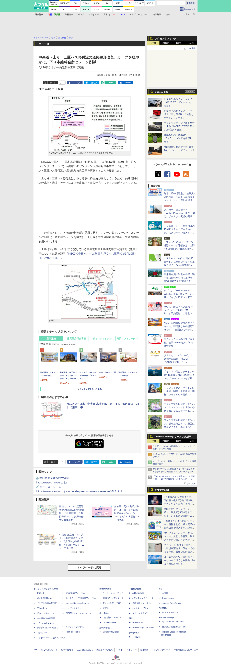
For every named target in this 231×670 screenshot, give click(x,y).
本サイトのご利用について (45, 650)
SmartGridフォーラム (75, 593)
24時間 (166, 43)
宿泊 (168, 14)
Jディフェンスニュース (143, 598)
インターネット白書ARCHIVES (51, 638)
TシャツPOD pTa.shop (173, 622)
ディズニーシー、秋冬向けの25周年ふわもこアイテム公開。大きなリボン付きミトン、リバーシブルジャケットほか (179, 233)
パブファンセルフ (170, 612)
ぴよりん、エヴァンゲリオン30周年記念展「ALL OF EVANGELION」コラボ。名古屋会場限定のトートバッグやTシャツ (179, 362)
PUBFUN (163, 608)
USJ (146, 14)
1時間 (153, 43)
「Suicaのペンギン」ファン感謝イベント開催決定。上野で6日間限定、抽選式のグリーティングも (174, 479)
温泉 (105, 14)
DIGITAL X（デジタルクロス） (79, 613)
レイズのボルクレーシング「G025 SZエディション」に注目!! (179, 102)
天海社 (165, 593)
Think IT (40, 593)
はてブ (94, 83)
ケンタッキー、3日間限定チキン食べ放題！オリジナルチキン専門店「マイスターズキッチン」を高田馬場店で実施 (174, 472)
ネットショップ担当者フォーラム (81, 598)
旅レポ (81, 14)
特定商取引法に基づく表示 (186, 650)
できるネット (43, 633)
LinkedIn (127, 83)
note (111, 83)
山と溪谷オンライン (112, 617)
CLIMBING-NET (110, 622)
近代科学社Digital (111, 632)
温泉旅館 (51, 338)
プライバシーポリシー (126, 650)
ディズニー (135, 14)
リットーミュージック (113, 593)
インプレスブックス (75, 627)
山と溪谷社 (104, 613)
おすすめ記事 (162, 490)
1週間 (178, 43)
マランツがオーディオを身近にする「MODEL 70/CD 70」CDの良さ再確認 (179, 126)
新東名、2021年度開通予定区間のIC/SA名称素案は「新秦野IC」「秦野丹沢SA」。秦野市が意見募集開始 (71, 513)
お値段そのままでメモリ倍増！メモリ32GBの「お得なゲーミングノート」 (179, 114)
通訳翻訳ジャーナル (141, 603)
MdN (131, 618)
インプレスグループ (161, 650)
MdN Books (137, 622)
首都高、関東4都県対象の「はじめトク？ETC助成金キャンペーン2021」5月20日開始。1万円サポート (126, 513)
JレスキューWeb (140, 608)
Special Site (161, 91)
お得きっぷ (94, 14)
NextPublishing (73, 632)
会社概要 (144, 650)
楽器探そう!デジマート (113, 598)
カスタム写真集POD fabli (174, 627)
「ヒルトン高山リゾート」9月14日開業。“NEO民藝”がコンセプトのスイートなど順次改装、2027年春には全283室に (179, 378)
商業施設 (157, 14)
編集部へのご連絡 (105, 650)
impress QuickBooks (171, 603)
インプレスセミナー (75, 608)
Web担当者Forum (45, 598)
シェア (77, 83)
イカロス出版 (135, 589)
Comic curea (168, 598)
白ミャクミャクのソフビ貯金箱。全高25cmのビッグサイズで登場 (179, 342)
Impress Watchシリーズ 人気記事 (173, 436)
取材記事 (69, 14)
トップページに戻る (89, 567)
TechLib (136, 637)
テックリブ (134, 633)
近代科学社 (104, 627)
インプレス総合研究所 (47, 603)
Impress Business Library (77, 603)
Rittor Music (105, 589)
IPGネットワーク (166, 617)
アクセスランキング (165, 38)
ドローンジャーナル (46, 613)
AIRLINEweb (138, 593)
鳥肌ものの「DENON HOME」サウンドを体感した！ (178, 138)
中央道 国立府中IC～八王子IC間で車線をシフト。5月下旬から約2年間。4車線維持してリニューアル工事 (71, 541)
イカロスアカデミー (141, 613)
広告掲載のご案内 (85, 650)
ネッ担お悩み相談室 (46, 618)
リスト (62, 83)
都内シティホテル (102, 338)
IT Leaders (42, 608)
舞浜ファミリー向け (127, 338)
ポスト (52, 83)
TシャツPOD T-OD (112, 603)
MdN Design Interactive (143, 627)
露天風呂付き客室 (76, 338)
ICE (160, 589)
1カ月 (191, 43)
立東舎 (106, 608)
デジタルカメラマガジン (48, 627)
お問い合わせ (67, 650)
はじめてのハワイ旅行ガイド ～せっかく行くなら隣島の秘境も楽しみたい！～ (179, 560)
